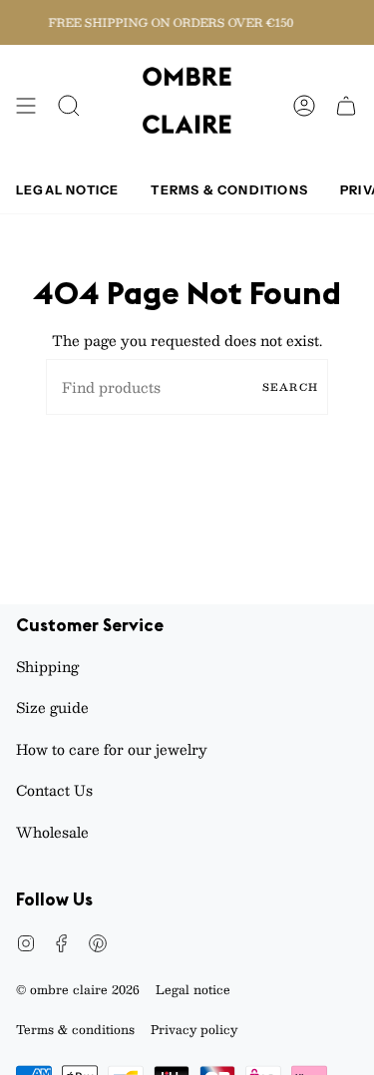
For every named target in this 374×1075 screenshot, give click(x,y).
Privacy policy (194, 1029)
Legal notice (193, 989)
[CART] (346, 106)
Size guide (52, 707)
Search (290, 386)
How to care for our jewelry (111, 749)
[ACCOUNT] (304, 106)
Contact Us (54, 790)
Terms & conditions (75, 1029)
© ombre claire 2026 (78, 989)
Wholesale (52, 832)
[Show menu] (26, 106)
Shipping (47, 666)
